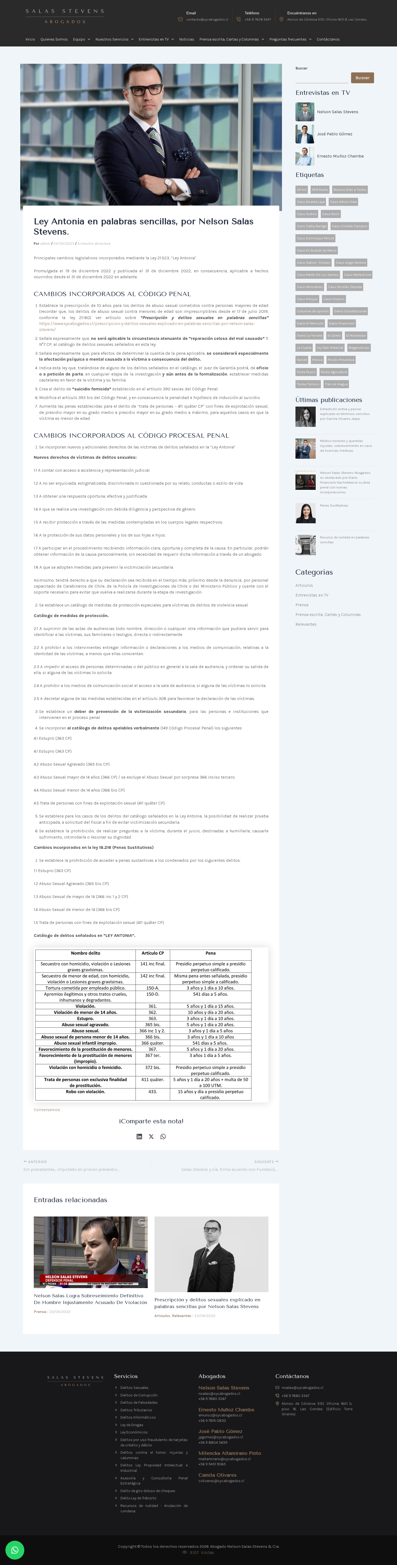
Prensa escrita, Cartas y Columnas (328, 614)
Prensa (40, 1311)
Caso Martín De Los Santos (318, 275)
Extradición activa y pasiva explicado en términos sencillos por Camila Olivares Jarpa (345, 414)
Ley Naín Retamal (330, 348)
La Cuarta (304, 348)
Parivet (302, 360)
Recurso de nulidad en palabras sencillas (344, 539)
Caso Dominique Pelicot (315, 238)
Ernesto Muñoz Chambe (340, 156)
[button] (87, 39)
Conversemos (47, 1109)
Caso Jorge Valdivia (351, 262)
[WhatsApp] (163, 1136)
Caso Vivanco (334, 299)
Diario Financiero (342, 323)
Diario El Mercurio (310, 323)
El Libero (334, 335)
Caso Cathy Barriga (312, 226)
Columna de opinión (313, 311)
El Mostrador (356, 335)
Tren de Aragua (336, 384)
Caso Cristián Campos (350, 226)
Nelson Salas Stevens (337, 111)
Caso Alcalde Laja (311, 202)
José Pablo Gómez (334, 133)
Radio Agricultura (334, 372)
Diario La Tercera (309, 335)
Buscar (301, 68)
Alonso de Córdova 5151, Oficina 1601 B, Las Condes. (327, 19)
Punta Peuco (306, 372)
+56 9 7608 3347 (258, 19)
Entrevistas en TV (311, 595)
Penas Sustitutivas (334, 505)
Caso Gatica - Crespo (313, 262)
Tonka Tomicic (308, 384)
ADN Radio (320, 189)
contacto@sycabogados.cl (207, 19)
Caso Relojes (307, 299)
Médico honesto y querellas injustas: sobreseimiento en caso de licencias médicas (346, 446)
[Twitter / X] (151, 1136)
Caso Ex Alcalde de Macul (317, 250)
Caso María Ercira (357, 275)
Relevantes (181, 1315)
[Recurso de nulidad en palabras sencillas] (305, 545)
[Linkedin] (139, 1136)
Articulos (162, 1315)
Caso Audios (307, 214)
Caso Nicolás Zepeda (345, 287)
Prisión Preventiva (341, 360)
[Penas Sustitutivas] (305, 513)
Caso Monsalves (310, 287)
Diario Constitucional (350, 311)
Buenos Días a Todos (350, 189)
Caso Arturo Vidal (343, 202)
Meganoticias (359, 348)
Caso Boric (330, 214)
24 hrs (302, 189)
